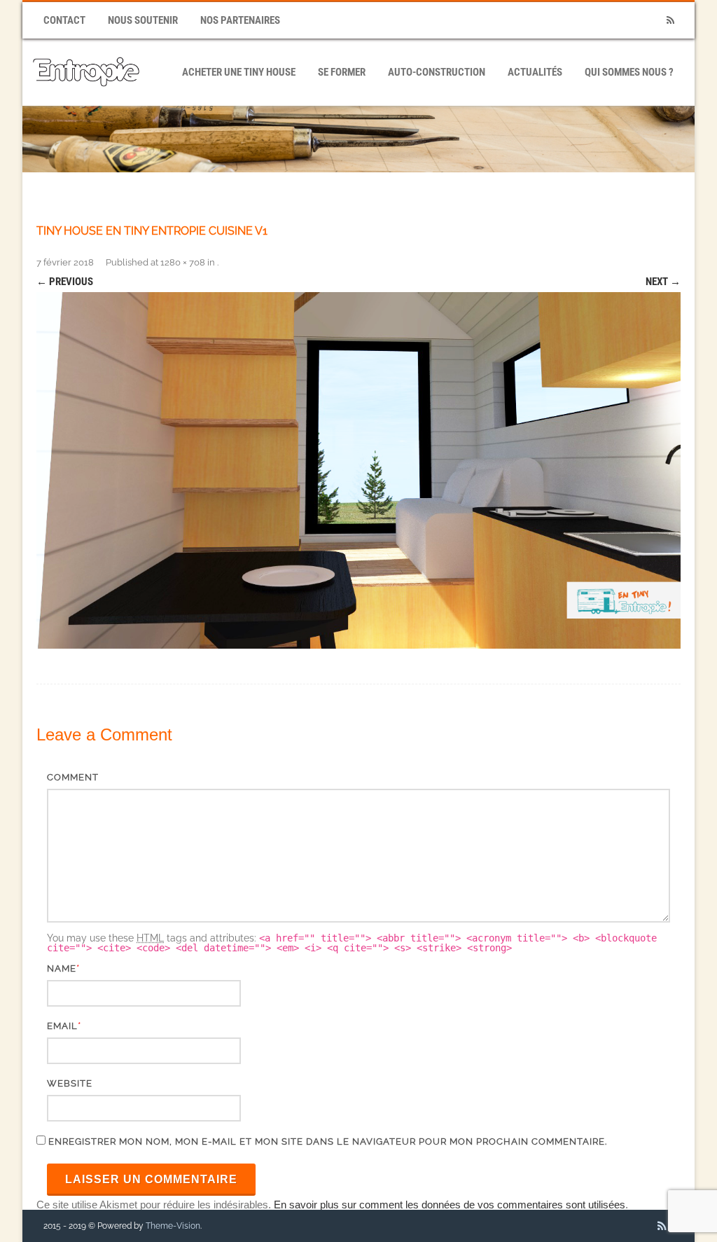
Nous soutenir (143, 20)
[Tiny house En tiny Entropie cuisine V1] (358, 470)
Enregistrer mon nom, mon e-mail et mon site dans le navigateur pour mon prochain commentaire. (327, 1141)
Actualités (535, 72)
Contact (64, 20)
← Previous (64, 281)
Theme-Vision (173, 1226)
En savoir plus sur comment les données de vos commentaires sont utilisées (449, 1204)
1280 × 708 (182, 262)
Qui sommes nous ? (629, 72)
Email (62, 1025)
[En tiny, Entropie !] (86, 100)
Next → (663, 281)
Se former (342, 72)
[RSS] (670, 21)
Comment (73, 777)
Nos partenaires (240, 20)
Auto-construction (436, 72)
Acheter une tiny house (238, 72)
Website (69, 1083)
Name (61, 968)
